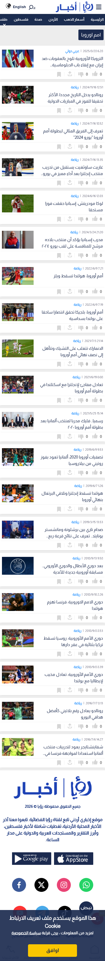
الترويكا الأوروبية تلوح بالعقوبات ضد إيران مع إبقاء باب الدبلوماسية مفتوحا (72, 65)
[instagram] (64, 885)
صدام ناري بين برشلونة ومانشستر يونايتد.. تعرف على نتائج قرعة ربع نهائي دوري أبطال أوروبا (74, 536)
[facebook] (19, 885)
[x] (41, 885)
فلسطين (21, 19)
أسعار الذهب (74, 19)
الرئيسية (97, 19)
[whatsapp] (86, 885)
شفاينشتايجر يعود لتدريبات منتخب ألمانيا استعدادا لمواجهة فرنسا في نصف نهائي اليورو (73, 753)
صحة (38, 19)
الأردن (53, 19)
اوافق (52, 950)
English (19, 7)
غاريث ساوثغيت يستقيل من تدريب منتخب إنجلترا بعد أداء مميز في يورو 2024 (72, 173)
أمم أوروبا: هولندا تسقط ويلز (78, 275)
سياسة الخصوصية (26, 933)
